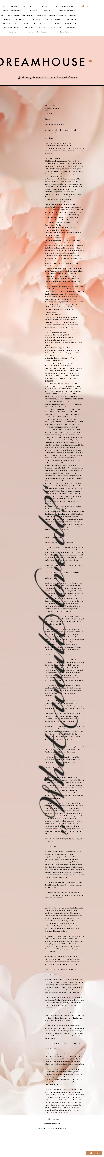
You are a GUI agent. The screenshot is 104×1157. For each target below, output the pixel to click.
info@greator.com (67, 729)
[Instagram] (44, 1128)
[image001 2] (41, 1128)
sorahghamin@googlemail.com (55, 125)
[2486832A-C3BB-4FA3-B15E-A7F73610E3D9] (39, 1128)
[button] (90, 60)
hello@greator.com (51, 870)
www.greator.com (51, 731)
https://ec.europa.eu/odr (63, 146)
